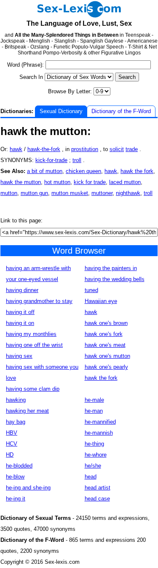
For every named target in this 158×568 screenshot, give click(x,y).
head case (97, 498)
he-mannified (100, 422)
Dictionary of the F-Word (121, 111)
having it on (20, 323)
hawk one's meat (105, 345)
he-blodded (19, 466)
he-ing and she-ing (28, 487)
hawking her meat (27, 411)
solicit (117, 149)
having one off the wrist (34, 345)
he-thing (94, 444)
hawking (16, 400)
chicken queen (83, 171)
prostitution (84, 149)
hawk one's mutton (107, 356)
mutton (8, 193)
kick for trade (90, 182)
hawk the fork (137, 171)
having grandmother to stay (39, 301)
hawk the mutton (20, 182)
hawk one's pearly (106, 367)
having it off (20, 312)
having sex (19, 356)
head (90, 476)
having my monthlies (31, 334)
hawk (16, 149)
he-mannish (99, 433)
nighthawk (128, 193)
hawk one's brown (106, 323)
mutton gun (34, 193)
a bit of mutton (44, 171)
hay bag (15, 422)
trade (132, 149)
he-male (94, 400)
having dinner (22, 290)
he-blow (15, 476)
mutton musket (69, 193)
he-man (94, 411)
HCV (11, 444)
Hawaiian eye (101, 301)
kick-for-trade (51, 160)
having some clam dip (32, 389)
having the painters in (111, 268)
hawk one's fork (104, 334)
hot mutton (57, 182)
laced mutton (125, 182)
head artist (97, 487)
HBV (11, 433)
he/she (93, 466)
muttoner (101, 193)
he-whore (96, 455)
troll (76, 160)
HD (9, 455)
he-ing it (15, 498)
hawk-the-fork (43, 149)
